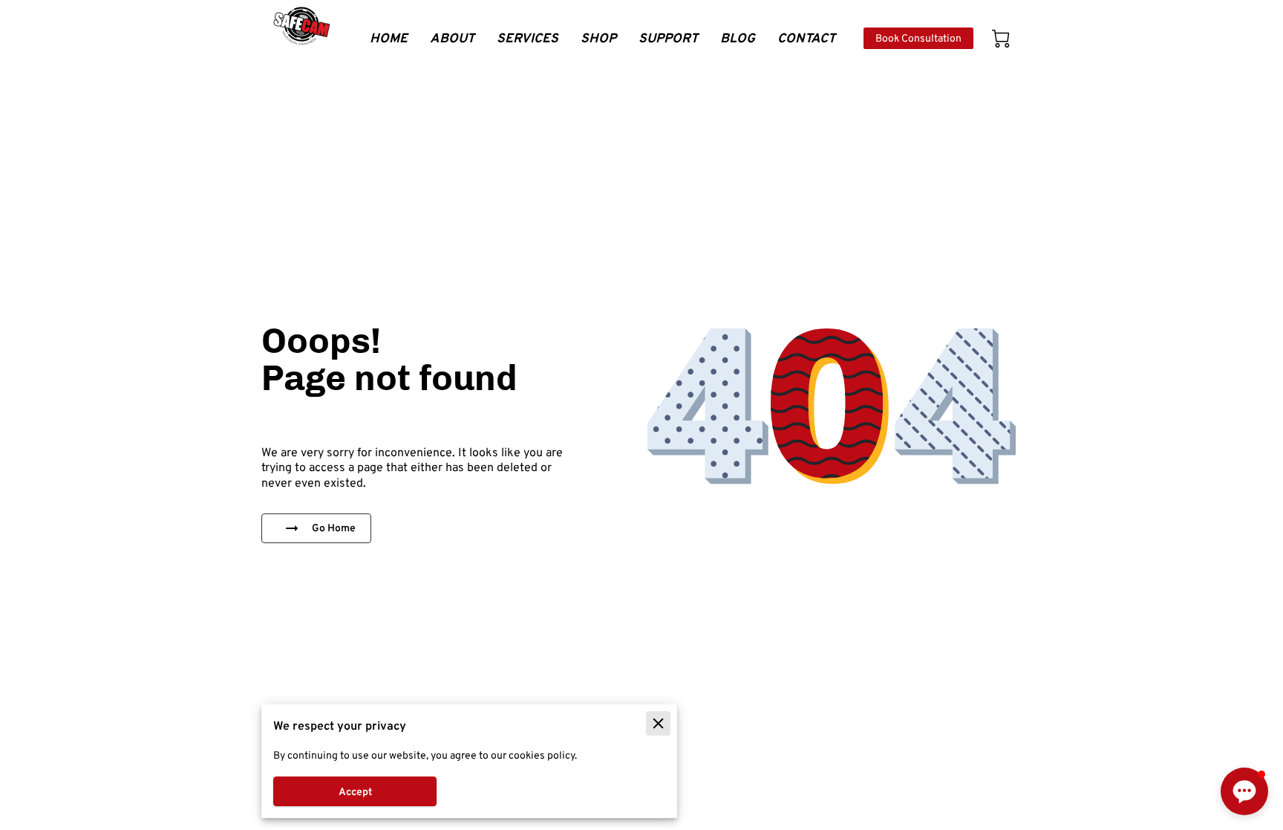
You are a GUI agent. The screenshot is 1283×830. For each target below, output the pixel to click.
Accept (355, 791)
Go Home (334, 527)
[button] (1244, 791)
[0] (1001, 39)
